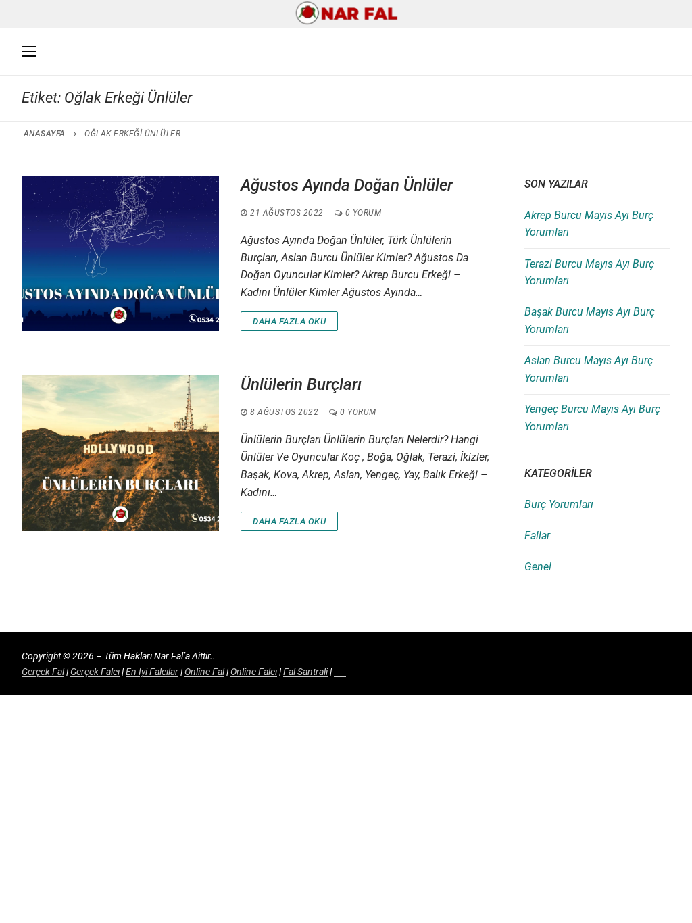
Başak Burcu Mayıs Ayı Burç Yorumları (589, 320)
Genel (537, 566)
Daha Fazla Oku (289, 321)
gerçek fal (43, 671)
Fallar (537, 535)
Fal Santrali (305, 671)
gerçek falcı (95, 671)
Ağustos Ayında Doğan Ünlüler (347, 185)
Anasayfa (45, 134)
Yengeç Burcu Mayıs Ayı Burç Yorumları (592, 418)
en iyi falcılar (152, 671)
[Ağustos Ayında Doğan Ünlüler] (120, 253)
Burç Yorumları (558, 504)
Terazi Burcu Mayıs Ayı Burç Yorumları (589, 272)
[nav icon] (29, 52)
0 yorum (362, 213)
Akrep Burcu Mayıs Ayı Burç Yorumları (588, 224)
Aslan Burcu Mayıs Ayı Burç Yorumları (588, 369)
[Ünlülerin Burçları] (120, 452)
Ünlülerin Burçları (301, 384)
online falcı (253, 671)
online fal (204, 671)
